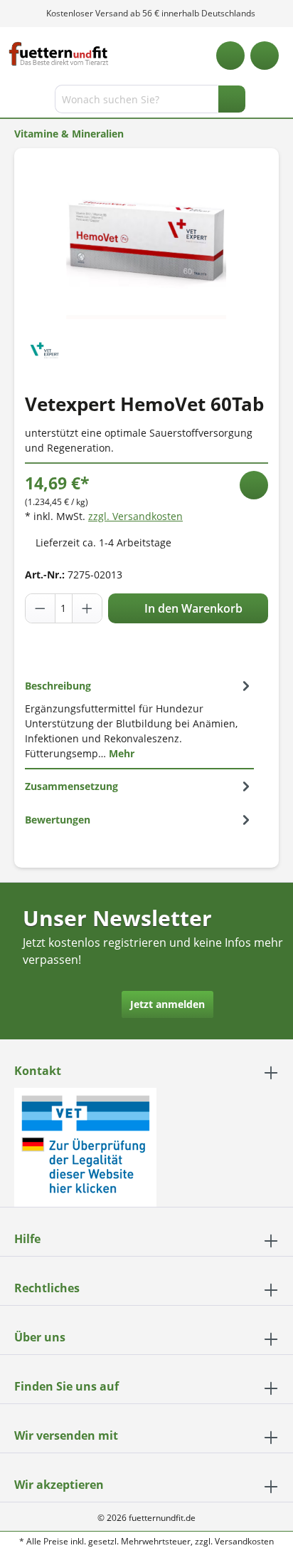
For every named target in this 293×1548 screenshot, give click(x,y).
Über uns (39, 1337)
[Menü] (12, 101)
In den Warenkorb (192, 608)
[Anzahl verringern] (40, 608)
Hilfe (27, 1239)
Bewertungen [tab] (57, 819)
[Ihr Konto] (264, 55)
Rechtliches (47, 1288)
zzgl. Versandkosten (135, 516)
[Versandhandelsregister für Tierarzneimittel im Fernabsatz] (85, 1146)
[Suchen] (232, 99)
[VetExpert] (44, 348)
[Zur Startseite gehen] (59, 53)
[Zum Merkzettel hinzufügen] (254, 485)
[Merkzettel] (230, 55)
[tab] (139, 719)
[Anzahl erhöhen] (87, 608)
